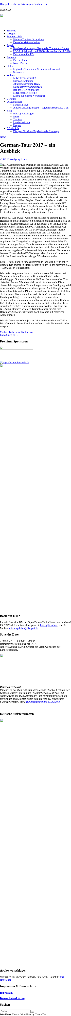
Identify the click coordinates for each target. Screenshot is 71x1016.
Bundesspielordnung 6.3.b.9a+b (43, 701)
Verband (11, 75)
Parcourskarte (20, 60)
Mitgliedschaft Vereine (25, 92)
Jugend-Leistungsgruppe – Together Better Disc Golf (41, 107)
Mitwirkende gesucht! (24, 78)
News (16, 116)
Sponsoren (18, 72)
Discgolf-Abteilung (23, 81)
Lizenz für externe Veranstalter (29, 95)
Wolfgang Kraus (18, 159)
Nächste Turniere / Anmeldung (29, 39)
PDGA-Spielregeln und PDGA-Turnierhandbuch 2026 (42, 51)
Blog (9, 110)
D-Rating (11, 98)
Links (10, 66)
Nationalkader (20, 104)
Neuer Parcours (21, 63)
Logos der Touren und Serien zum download (36, 69)
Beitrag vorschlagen (23, 113)
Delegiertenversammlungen (27, 86)
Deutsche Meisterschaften (26, 42)
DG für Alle (13, 128)
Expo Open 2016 (9, 335)
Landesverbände (21, 122)
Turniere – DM (14, 36)
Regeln (10, 45)
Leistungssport (14, 101)
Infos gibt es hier (48, 625)
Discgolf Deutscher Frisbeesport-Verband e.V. (24, 4)
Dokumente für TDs (23, 54)
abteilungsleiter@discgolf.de (23, 628)
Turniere (17, 119)
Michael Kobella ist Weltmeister (16, 332)
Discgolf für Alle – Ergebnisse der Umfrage (36, 131)
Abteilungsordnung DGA (26, 83)
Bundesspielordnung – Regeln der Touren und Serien (41, 48)
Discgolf (11, 33)
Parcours (11, 57)
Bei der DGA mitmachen (26, 89)
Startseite (11, 30)
